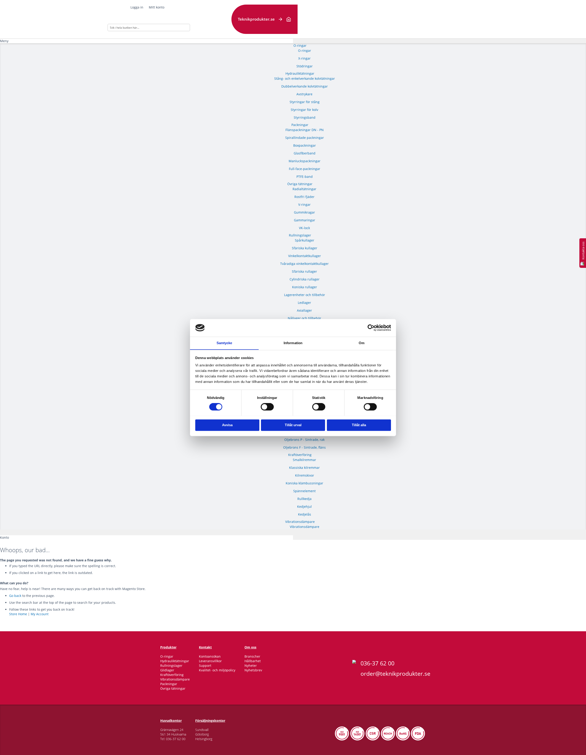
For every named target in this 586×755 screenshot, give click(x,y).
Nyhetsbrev (253, 670)
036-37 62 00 (377, 663)
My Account (40, 614)
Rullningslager (171, 665)
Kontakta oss (583, 251)
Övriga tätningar (172, 688)
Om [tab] (361, 343)
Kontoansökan (210, 656)
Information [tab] (293, 343)
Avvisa (227, 425)
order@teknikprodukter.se (395, 673)
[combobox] (149, 27)
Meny (4, 41)
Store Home (18, 614)
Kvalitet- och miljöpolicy (217, 670)
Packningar (168, 684)
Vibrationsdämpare (175, 679)
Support (205, 665)
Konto (4, 537)
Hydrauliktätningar (174, 661)
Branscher (252, 656)
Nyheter (250, 665)
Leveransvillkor (210, 661)
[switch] (267, 407)
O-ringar (166, 656)
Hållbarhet (252, 661)
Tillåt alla (359, 425)
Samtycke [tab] (224, 343)
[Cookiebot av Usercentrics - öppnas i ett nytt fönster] (371, 327)
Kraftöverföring (172, 675)
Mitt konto (156, 7)
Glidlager (167, 670)
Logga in (136, 7)
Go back (15, 595)
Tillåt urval (293, 425)
